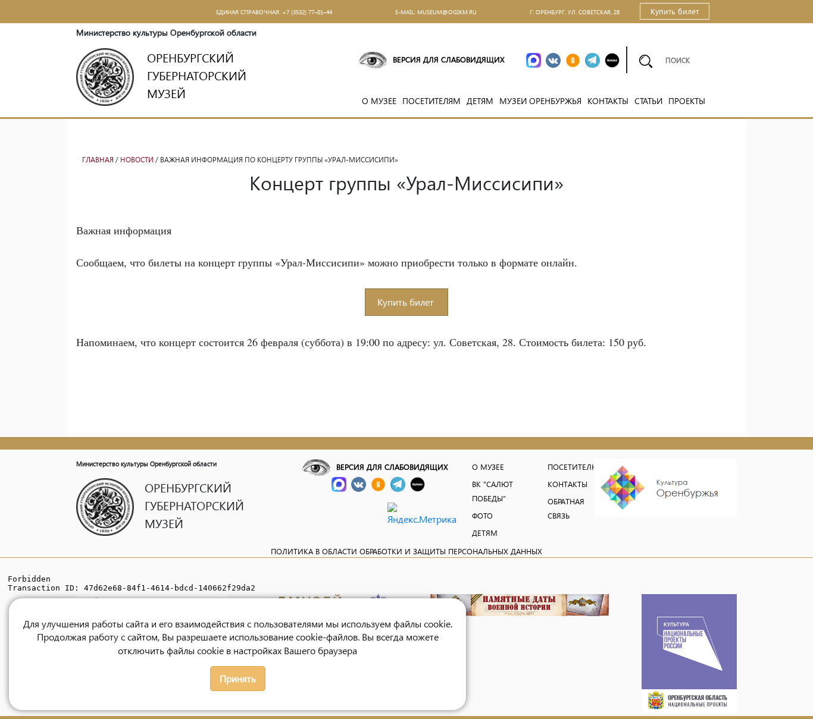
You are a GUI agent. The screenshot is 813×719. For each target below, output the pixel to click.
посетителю (573, 466)
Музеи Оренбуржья (540, 100)
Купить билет (675, 11)
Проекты (686, 100)
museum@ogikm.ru (447, 11)
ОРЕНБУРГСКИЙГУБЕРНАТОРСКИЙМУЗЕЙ (196, 75)
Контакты (607, 100)
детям (485, 533)
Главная (98, 159)
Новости (137, 159)
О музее (379, 100)
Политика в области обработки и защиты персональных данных (406, 551)
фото (482, 515)
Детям (480, 100)
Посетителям (431, 100)
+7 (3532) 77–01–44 (307, 11)
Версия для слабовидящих (449, 59)
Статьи (648, 100)
